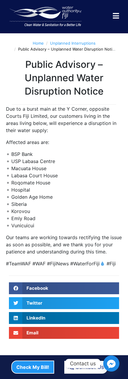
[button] (64, 288)
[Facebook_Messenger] (111, 363)
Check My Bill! (32, 367)
